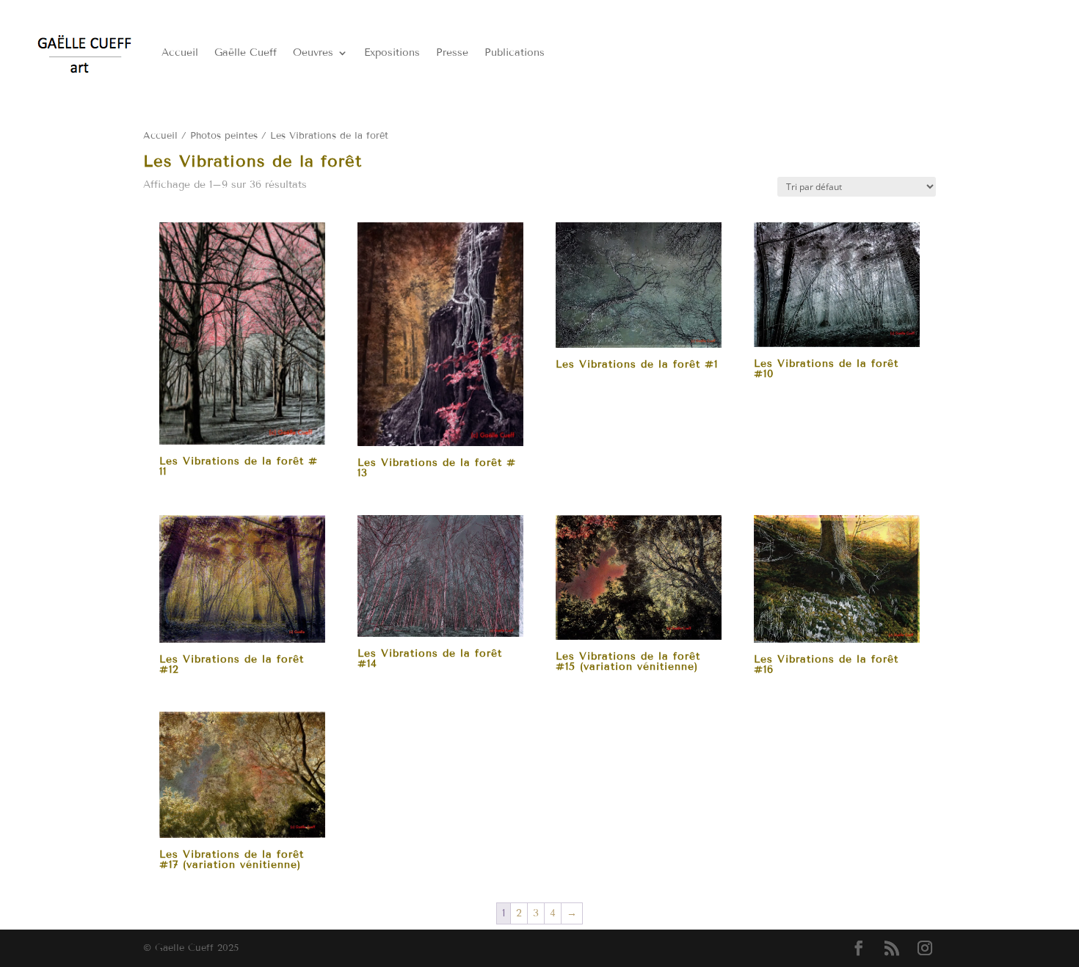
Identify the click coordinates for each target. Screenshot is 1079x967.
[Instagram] (925, 949)
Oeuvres (313, 52)
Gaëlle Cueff (245, 52)
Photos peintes (224, 136)
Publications (514, 52)
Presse (452, 52)
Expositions (392, 52)
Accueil (179, 52)
